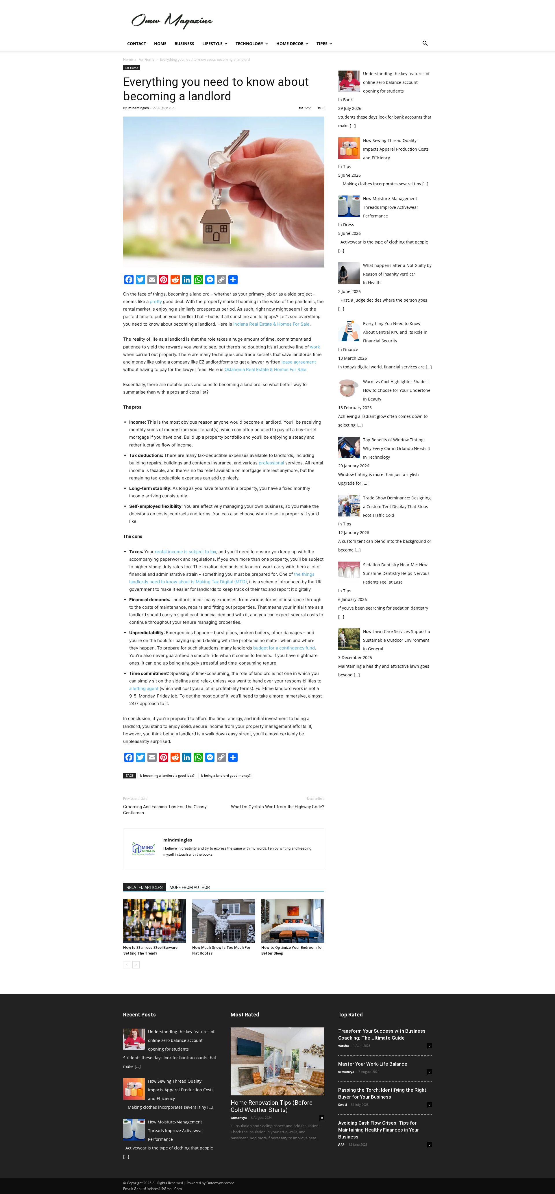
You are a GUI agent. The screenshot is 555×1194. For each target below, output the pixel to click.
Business (184, 43)
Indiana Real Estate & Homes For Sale (271, 324)
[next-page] (136, 964)
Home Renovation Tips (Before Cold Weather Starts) (271, 1106)
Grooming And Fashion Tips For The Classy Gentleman (164, 809)
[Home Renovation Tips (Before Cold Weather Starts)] (277, 1061)
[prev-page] (126, 964)
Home (160, 43)
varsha (343, 1045)
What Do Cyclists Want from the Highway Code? (277, 806)
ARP (341, 1144)
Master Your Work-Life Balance (372, 1064)
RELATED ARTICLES (145, 887)
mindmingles (138, 108)
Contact (136, 43)
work (315, 347)
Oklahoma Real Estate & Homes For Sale (265, 369)
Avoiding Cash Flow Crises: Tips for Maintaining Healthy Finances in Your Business (378, 1130)
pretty (156, 301)
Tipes (322, 43)
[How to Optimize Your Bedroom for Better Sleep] (292, 921)
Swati (342, 1104)
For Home (146, 59)
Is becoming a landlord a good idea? (167, 775)
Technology (249, 43)
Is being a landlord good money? (226, 775)
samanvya (239, 1117)
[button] (425, 44)
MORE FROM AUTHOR (190, 887)
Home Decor (290, 43)
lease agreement (299, 362)
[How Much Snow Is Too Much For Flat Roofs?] (223, 921)
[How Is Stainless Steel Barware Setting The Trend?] (154, 921)
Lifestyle (212, 43)
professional (271, 463)
